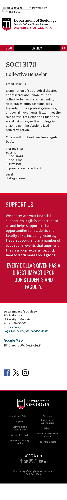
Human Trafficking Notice (19, 442)
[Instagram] (31, 461)
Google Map (13, 340)
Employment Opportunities (47, 421)
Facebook (7, 372)
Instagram (25, 372)
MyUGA (19, 421)
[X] (26, 461)
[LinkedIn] (46, 461)
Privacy (47, 428)
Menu (9, 48)
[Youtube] (41, 461)
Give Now (37, 48)
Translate (14, 11)
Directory (47, 416)
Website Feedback (19, 435)
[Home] (33, 27)
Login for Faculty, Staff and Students (26, 331)
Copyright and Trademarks (20, 428)
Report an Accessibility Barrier (47, 435)
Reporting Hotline (47, 442)
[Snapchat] (36, 461)
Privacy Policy (12, 327)
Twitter (16, 372)
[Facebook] (21, 461)
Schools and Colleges (19, 416)
